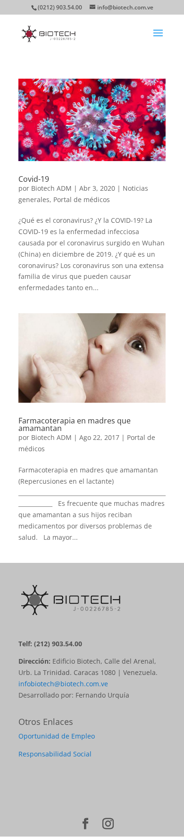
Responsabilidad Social (55, 753)
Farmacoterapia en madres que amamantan (74, 424)
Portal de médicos (81, 199)
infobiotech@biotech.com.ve (63, 683)
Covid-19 (33, 179)
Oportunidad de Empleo (56, 735)
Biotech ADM (51, 188)
